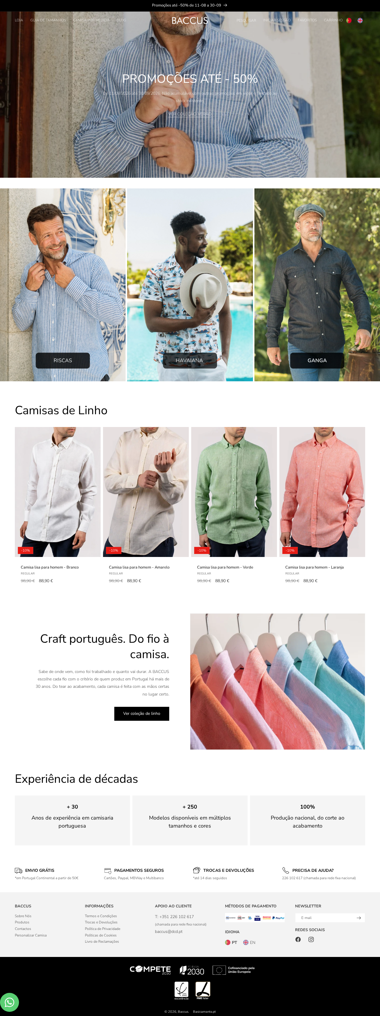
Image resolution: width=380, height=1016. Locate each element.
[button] (19, 20)
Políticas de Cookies (101, 935)
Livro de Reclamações (102, 941)
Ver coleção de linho (141, 713)
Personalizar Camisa (31, 935)
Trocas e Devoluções (101, 922)
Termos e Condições (101, 916)
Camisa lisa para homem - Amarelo (139, 567)
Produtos (22, 922)
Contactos (23, 928)
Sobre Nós (23, 916)
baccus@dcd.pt (169, 931)
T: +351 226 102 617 (174, 917)
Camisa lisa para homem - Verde (225, 567)
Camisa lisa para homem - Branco (50, 567)
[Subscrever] (358, 918)
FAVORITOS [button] (307, 20)
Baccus (183, 1011)
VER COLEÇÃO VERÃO (190, 114)
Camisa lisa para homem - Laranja (314, 567)
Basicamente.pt (204, 1011)
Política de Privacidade (102, 928)
